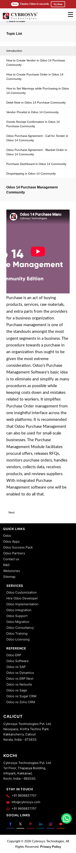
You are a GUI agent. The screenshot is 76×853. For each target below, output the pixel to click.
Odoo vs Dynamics (20, 673)
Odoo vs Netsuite (19, 684)
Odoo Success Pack (18, 547)
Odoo (7, 536)
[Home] (20, 19)
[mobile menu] (70, 14)
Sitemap (9, 577)
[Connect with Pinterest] (30, 823)
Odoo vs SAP (16, 667)
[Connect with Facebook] (10, 823)
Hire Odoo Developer (22, 598)
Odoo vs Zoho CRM (20, 702)
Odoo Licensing (18, 639)
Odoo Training (16, 633)
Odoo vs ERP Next (19, 679)
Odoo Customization (21, 592)
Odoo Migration (17, 622)
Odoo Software (17, 661)
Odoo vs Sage (16, 690)
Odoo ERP (13, 655)
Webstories (11, 571)
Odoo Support (16, 616)
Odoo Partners (14, 553)
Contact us (11, 559)
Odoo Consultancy (20, 628)
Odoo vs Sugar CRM (21, 696)
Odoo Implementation (22, 604)
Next (11, 512)
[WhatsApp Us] (66, 818)
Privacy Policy (50, 846)
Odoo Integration (18, 610)
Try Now (57, 4)
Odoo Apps (11, 541)
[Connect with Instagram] (50, 823)
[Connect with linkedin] (41, 823)
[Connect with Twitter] (20, 823)
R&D (6, 565)
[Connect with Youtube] (61, 823)
